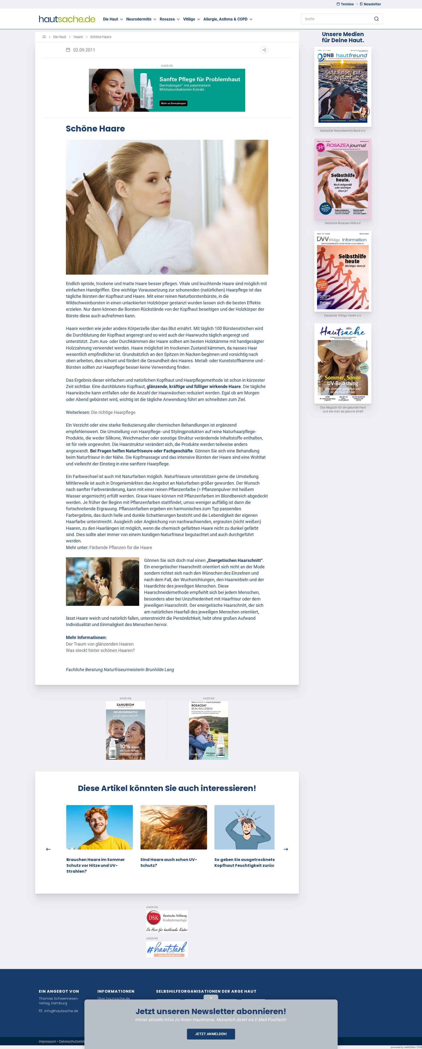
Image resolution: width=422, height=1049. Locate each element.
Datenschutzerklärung (76, 1041)
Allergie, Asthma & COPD (225, 19)
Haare (78, 37)
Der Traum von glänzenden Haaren (100, 644)
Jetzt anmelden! (211, 1034)
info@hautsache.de (61, 1011)
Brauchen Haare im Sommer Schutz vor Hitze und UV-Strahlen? (89, 865)
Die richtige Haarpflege (113, 412)
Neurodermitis (138, 19)
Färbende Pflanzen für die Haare (120, 547)
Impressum (47, 1041)
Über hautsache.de (113, 998)
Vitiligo (189, 19)
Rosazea (167, 19)
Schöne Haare (100, 37)
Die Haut (110, 19)
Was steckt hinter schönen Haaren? (100, 650)
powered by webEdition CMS (406, 1047)
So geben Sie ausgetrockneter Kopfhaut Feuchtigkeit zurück (239, 862)
